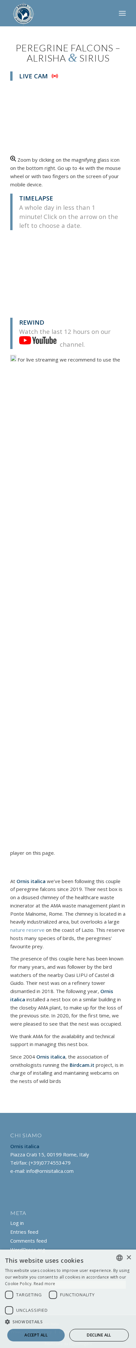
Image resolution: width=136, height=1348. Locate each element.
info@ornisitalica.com (50, 1171)
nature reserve (27, 930)
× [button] (128, 1257)
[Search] (107, 13)
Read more (44, 1283)
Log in (17, 1223)
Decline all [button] (99, 1335)
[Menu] (122, 13)
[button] (68, 1322)
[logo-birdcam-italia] (56, 13)
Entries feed (24, 1231)
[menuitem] (107, 13)
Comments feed (28, 1240)
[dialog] (68, 1299)
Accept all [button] (36, 1335)
